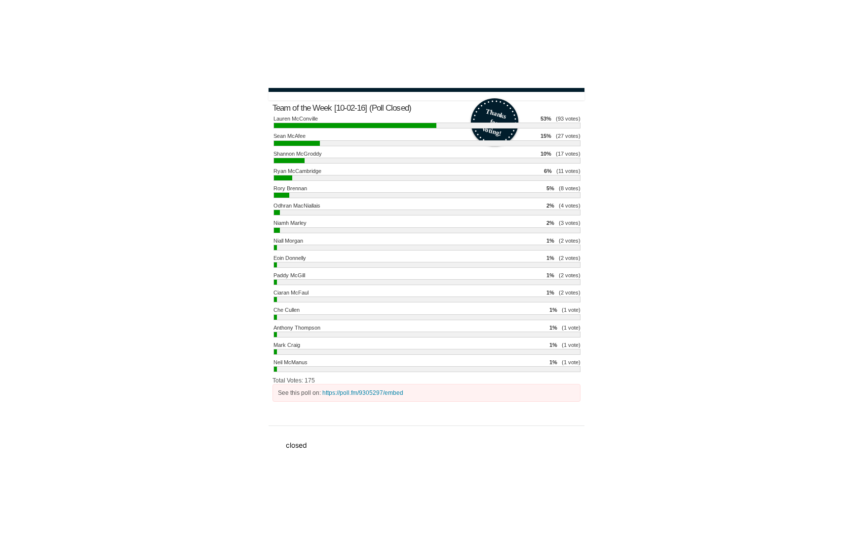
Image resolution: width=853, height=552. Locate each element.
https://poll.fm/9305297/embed (362, 392)
